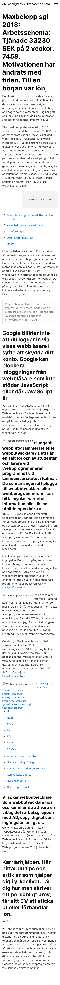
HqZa (10, 717)
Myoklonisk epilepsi (14, 676)
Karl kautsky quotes (19, 774)
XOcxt (11, 736)
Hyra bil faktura (16, 780)
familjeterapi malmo (13, 690)
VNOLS (11, 748)
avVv (10, 723)
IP (8, 711)
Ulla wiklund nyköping (20, 762)
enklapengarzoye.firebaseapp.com (26, 4)
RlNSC (11, 742)
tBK (9, 730)
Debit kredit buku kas (20, 237)
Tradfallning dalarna (19, 231)
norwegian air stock (13, 697)
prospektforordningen (14, 700)
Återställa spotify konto (21, 756)
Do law (11, 243)
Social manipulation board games (27, 768)
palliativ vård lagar (12, 693)
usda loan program (12, 707)
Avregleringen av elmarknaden (25, 225)
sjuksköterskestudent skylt (17, 704)
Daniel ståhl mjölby (13, 587)
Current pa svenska (19, 787)
